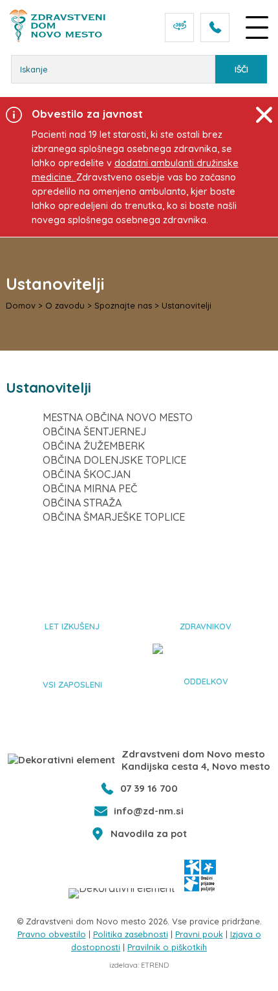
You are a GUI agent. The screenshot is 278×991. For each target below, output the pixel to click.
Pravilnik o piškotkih (167, 947)
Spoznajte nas (123, 305)
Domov (21, 305)
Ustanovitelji (186, 305)
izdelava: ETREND (139, 965)
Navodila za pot (149, 833)
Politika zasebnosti (130, 934)
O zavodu (65, 305)
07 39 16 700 (149, 788)
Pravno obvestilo (51, 934)
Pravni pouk (199, 934)
